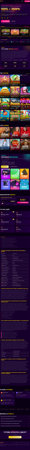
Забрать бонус (4, 21)
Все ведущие (27, 125)
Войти (22, 1)
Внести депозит (22, 202)
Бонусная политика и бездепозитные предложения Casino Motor (9, 241)
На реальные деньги (13, 166)
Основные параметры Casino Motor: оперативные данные (8, 238)
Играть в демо (4, 166)
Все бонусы (13, 21)
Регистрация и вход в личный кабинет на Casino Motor (8, 242)
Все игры (27, 73)
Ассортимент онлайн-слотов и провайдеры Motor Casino (8, 245)
